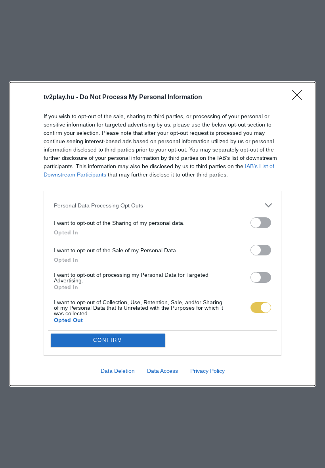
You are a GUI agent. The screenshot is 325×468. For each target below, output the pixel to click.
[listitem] (162, 205)
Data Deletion (118, 371)
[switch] (260, 222)
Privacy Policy (207, 371)
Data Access (162, 371)
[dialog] (162, 234)
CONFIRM (107, 340)
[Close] (299, 97)
